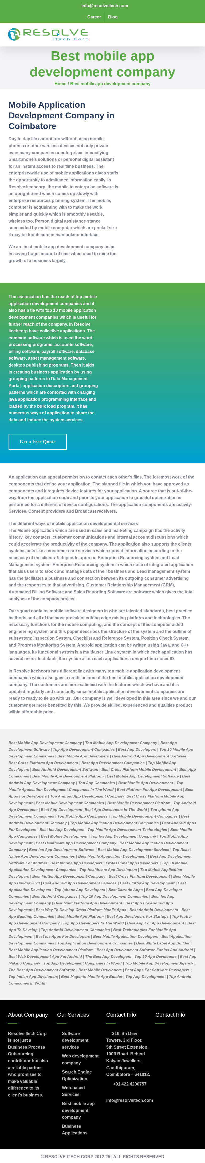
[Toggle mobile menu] (195, 31)
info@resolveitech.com (129, 1100)
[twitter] (26, 1108)
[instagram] (39, 1108)
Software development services (75, 1040)
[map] (176, 1046)
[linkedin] (13, 1121)
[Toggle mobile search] (185, 31)
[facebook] (13, 1108)
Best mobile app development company (78, 1110)
